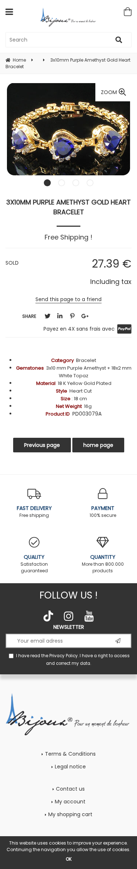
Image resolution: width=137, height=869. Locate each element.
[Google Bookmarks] (84, 316)
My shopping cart (70, 814)
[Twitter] (47, 316)
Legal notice (70, 766)
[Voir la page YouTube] (89, 616)
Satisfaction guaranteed (34, 563)
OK (69, 859)
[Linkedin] (59, 316)
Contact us (70, 788)
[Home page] (68, 17)
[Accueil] (68, 713)
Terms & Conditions (70, 753)
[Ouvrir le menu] (9, 11)
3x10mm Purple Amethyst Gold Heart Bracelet (68, 207)
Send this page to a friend (68, 299)
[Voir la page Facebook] (48, 616)
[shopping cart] (128, 11)
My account (70, 801)
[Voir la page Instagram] (68, 616)
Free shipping (34, 511)
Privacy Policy (63, 656)
